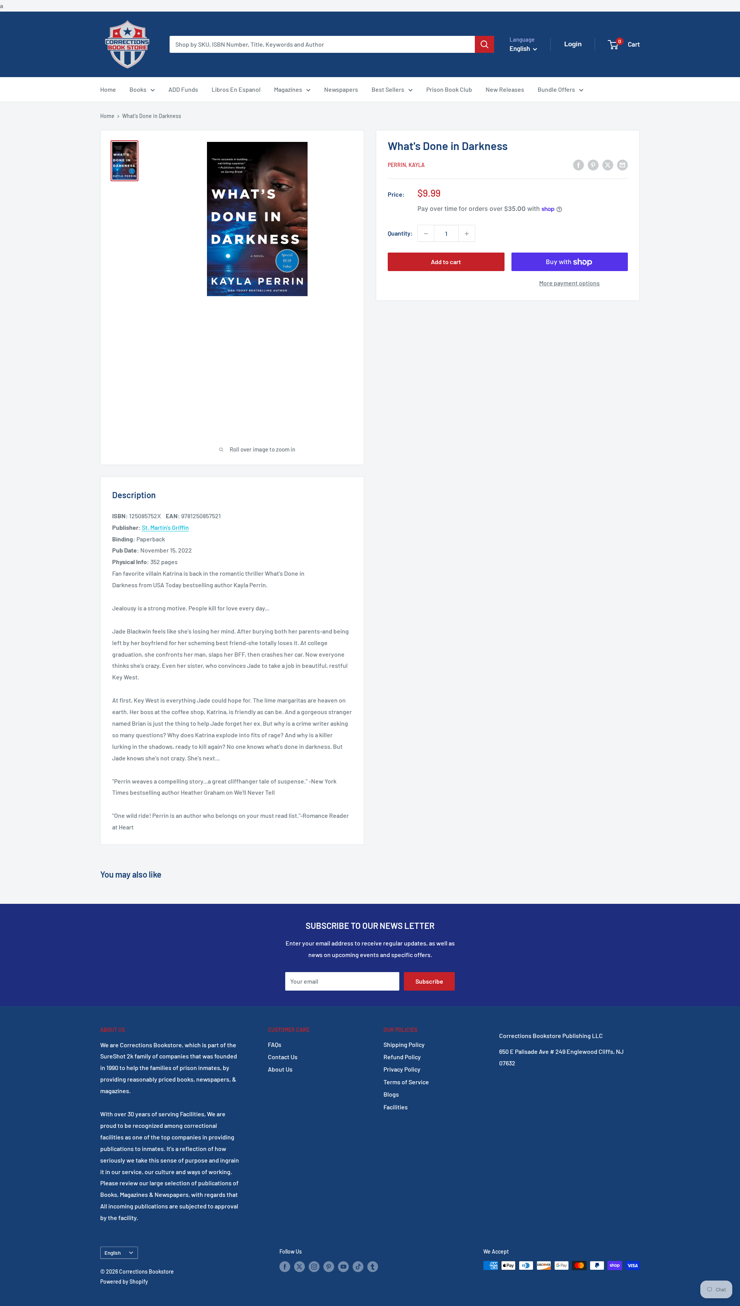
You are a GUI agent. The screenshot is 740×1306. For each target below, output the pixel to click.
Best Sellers (388, 89)
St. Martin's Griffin (165, 527)
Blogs (391, 1094)
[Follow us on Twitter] (299, 1266)
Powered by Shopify (124, 1281)
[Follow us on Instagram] (314, 1266)
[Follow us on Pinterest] (328, 1266)
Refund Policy (402, 1056)
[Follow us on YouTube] (343, 1266)
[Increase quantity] (467, 234)
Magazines (288, 89)
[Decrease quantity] (426, 234)
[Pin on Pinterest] (593, 164)
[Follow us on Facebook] (284, 1266)
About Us (280, 1069)
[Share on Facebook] (578, 164)
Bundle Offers (556, 89)
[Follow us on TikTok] (358, 1266)
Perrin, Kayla (406, 165)
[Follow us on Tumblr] (372, 1266)
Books (138, 89)
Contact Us (283, 1056)
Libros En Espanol (236, 89)
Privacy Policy (401, 1069)
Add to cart (446, 262)
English (112, 1252)
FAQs (274, 1044)
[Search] (484, 44)
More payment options (569, 283)
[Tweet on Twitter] (607, 164)
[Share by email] (622, 164)
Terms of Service (406, 1081)
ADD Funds (183, 89)
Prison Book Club (449, 89)
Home (108, 89)
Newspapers (341, 89)
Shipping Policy (404, 1044)
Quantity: (400, 233)
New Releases (505, 89)
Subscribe (429, 981)
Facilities (395, 1107)
